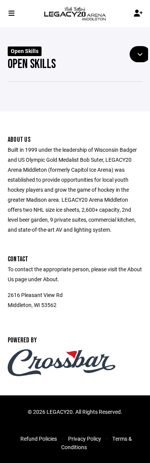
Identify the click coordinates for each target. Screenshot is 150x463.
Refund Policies (38, 438)
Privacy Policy (84, 438)
